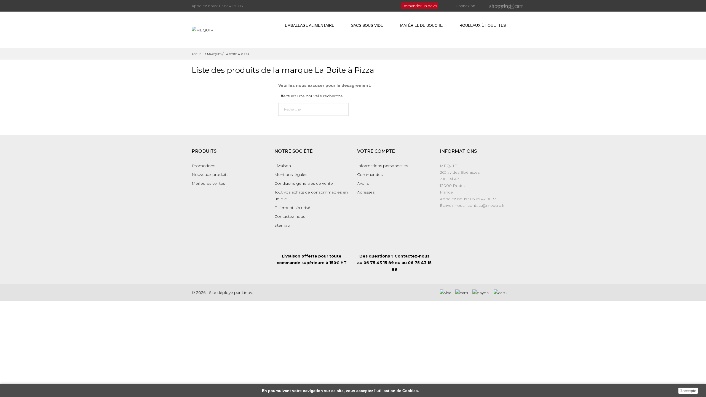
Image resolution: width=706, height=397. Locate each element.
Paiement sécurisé (292, 207)
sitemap (282, 225)
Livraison (282, 165)
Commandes (370, 174)
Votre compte (376, 151)
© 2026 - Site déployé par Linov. (222, 292)
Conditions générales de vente (303, 183)
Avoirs (363, 183)
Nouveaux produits (210, 174)
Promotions (203, 165)
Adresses (366, 192)
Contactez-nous (289, 216)
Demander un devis (419, 6)
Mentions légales (290, 174)
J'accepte (688, 390)
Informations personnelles (382, 165)
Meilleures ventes (208, 183)
